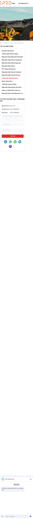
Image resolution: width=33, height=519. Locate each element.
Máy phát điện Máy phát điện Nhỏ (12, 57)
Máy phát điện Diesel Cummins (11, 72)
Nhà (1, 43)
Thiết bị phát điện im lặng (10, 54)
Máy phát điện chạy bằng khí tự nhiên (13, 93)
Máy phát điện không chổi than (11, 87)
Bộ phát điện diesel (8, 51)
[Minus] (31, 479)
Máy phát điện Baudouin (10, 78)
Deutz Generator (7, 81)
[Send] (30, 516)
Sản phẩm (6, 43)
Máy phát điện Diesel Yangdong (12, 60)
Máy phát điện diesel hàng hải (11, 63)
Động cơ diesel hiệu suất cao (11, 90)
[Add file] (2, 516)
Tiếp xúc (12, 136)
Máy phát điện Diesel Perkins (11, 75)
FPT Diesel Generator (9, 69)
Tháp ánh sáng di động (9, 84)
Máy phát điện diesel (8, 66)
